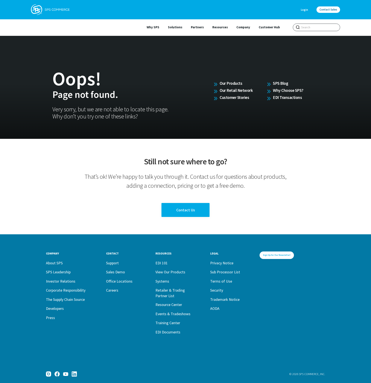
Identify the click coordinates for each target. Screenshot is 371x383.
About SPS (54, 262)
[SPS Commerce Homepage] (50, 9)
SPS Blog (280, 83)
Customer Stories (234, 97)
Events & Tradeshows (172, 313)
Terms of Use (221, 281)
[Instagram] (48, 374)
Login (304, 10)
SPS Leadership (58, 271)
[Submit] (298, 27)
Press (50, 317)
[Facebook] (57, 374)
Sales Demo (115, 271)
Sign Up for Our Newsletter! (276, 255)
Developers (55, 308)
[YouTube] (65, 374)
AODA (214, 308)
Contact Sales (328, 9)
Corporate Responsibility (65, 290)
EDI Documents (167, 332)
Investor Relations (60, 281)
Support (112, 262)
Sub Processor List (225, 271)
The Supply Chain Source (65, 299)
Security (216, 290)
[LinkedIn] (74, 374)
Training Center (167, 322)
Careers (112, 290)
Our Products (231, 83)
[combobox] (316, 27)
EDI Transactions (287, 97)
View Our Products (170, 271)
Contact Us (185, 209)
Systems (162, 281)
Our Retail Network (236, 90)
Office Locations (119, 281)
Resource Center (168, 304)
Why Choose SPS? (288, 90)
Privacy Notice (221, 262)
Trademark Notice (225, 299)
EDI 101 (161, 262)
